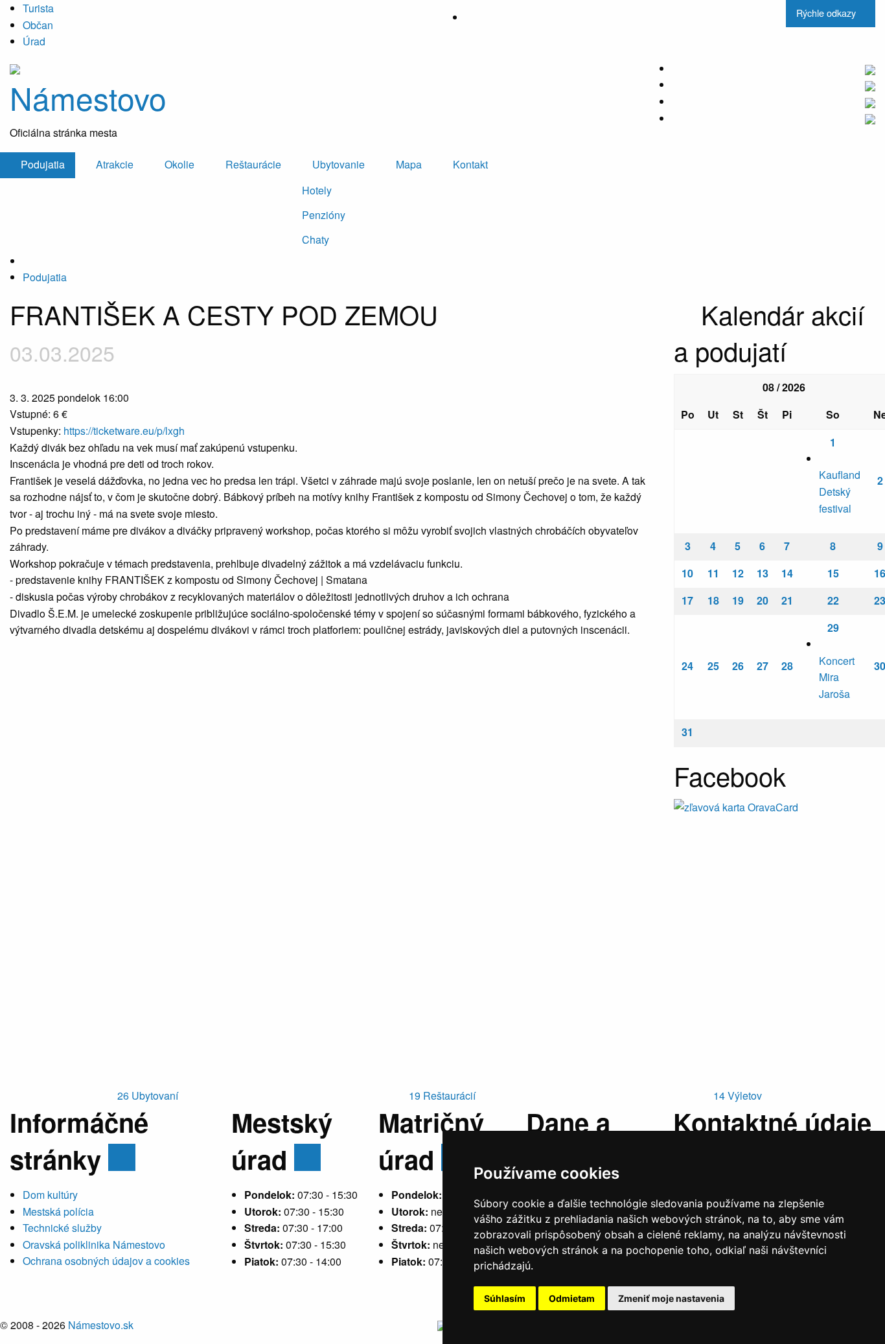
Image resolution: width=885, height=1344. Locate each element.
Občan (38, 24)
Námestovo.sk (100, 1324)
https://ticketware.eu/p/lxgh (124, 430)
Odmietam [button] (572, 1298)
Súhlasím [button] (504, 1298)
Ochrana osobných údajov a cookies (106, 1260)
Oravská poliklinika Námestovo (94, 1244)
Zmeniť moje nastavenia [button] (671, 1298)
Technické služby (62, 1227)
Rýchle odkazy (827, 12)
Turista (38, 8)
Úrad (34, 41)
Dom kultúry (50, 1194)
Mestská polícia (58, 1211)
